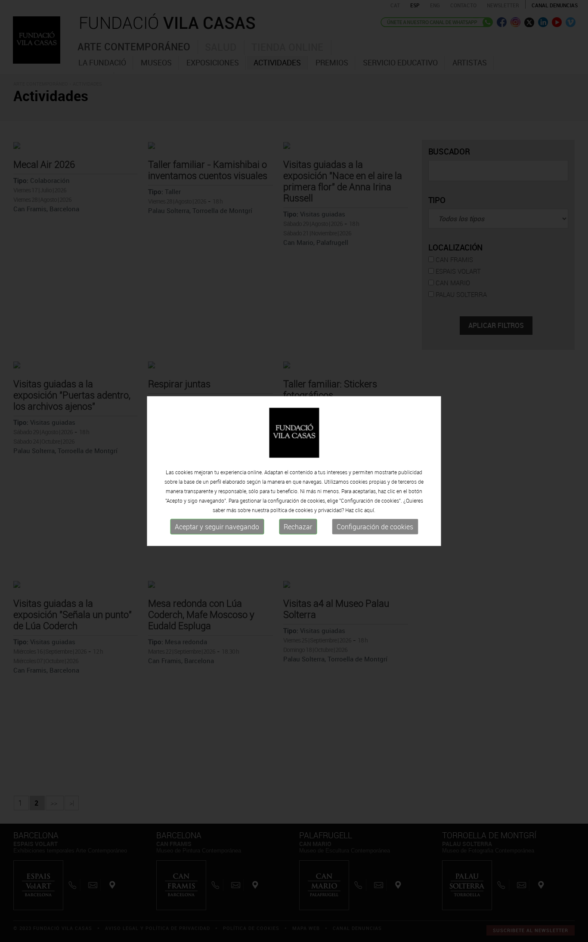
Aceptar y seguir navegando (217, 526)
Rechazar (298, 526)
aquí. (369, 510)
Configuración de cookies (375, 526)
